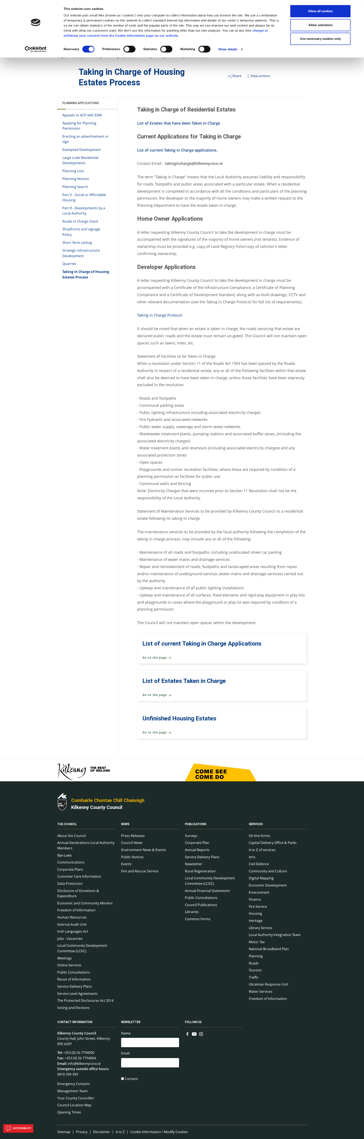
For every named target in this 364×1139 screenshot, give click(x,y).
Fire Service (258, 906)
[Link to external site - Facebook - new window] (187, 1033)
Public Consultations (73, 972)
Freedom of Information (76, 910)
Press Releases (133, 835)
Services (256, 824)
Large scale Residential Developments (80, 160)
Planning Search (75, 186)
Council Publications (201, 905)
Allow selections (320, 25)
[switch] (129, 49)
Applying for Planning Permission (79, 126)
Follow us (193, 1022)
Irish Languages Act (72, 931)
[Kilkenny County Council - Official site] (62, 801)
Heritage (255, 920)
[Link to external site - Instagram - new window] (200, 1033)
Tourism (255, 970)
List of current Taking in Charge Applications (201, 643)
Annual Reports (197, 850)
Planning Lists (73, 171)
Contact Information (74, 1022)
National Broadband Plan (269, 949)
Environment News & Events (143, 850)
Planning (256, 956)
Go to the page (155, 657)
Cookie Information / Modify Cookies (159, 1132)
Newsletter (193, 864)
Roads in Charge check (80, 221)
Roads (254, 963)
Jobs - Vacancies (70, 938)
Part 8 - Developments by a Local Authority (83, 211)
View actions (260, 76)
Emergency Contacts (73, 1083)
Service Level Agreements (77, 993)
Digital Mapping (261, 878)
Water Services (260, 991)
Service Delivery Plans (74, 986)
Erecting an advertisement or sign (85, 139)
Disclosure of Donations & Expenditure (78, 893)
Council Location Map (74, 1105)
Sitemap (63, 1132)
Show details (227, 49)
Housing (255, 913)
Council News (131, 842)
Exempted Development (81, 149)
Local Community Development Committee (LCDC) (82, 948)
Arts (252, 857)
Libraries (192, 911)
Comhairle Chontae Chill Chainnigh (107, 800)
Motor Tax (257, 942)
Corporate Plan (197, 842)
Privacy (81, 1132)
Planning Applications (80, 103)
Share (236, 76)
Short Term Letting (77, 242)
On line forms (259, 835)
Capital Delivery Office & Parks (273, 842)
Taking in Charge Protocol (159, 315)
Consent (131, 1078)
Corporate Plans (70, 869)
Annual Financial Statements (207, 890)
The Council (67, 824)
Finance (255, 899)
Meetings (64, 958)
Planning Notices (75, 179)
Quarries (69, 264)
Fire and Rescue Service (139, 871)
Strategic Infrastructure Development (81, 253)
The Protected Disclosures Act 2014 (85, 1000)
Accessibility (21, 1128)
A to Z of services (262, 850)
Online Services (69, 965)
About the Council (71, 835)
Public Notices (132, 857)
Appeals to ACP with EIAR (82, 115)
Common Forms (198, 919)
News (125, 824)
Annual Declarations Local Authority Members (85, 845)
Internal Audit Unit (72, 924)
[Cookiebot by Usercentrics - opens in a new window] (35, 49)
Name (126, 1033)
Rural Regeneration (200, 871)
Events (126, 864)
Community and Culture (268, 871)
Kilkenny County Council (96, 807)
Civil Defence (259, 864)
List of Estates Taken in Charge (184, 680)
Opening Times (69, 1112)
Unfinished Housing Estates (179, 718)
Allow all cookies (320, 11)
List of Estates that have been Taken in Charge (178, 123)
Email (125, 1053)
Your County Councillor (75, 1098)
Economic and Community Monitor (85, 903)
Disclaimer (101, 1132)
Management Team (72, 1091)
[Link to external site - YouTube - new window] (194, 1033)
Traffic (254, 977)
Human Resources (72, 917)
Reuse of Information (74, 979)
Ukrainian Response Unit (268, 984)
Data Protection (70, 883)
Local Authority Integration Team (275, 934)
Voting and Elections (73, 1007)
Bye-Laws (64, 855)
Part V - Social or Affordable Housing (84, 197)
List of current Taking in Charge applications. (177, 150)
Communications (70, 862)
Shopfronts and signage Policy (81, 232)
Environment (259, 892)
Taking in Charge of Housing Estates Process (85, 274)
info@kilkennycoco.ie (84, 1063)
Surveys (191, 835)
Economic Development (268, 885)
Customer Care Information (79, 876)
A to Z (120, 1132)
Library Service (260, 927)
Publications (195, 824)
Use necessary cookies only (320, 38)
